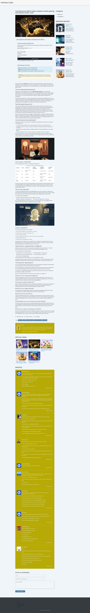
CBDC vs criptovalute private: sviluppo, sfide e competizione (70, 60)
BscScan (30, 131)
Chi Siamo (19, 603)
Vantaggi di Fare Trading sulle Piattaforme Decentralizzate (69, 49)
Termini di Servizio (20, 604)
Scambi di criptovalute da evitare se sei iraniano (69, 27)
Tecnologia (60, 16)
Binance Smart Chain (37, 320)
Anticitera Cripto (7, 3)
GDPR (18, 606)
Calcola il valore (34, 58)
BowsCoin (20, 320)
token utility (45, 320)
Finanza (59, 14)
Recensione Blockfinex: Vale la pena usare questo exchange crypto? (69, 38)
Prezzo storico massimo (21, 54)
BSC (24, 320)
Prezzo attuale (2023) (21, 51)
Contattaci (19, 607)
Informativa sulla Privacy (21, 605)
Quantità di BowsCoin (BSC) (24, 48)
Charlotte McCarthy (29, 316)
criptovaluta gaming (29, 320)
